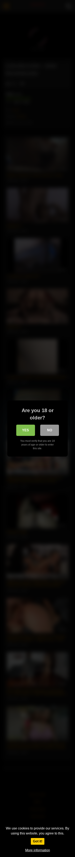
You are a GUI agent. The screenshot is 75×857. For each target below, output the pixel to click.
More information (37, 850)
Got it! (37, 841)
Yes (25, 430)
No (49, 430)
